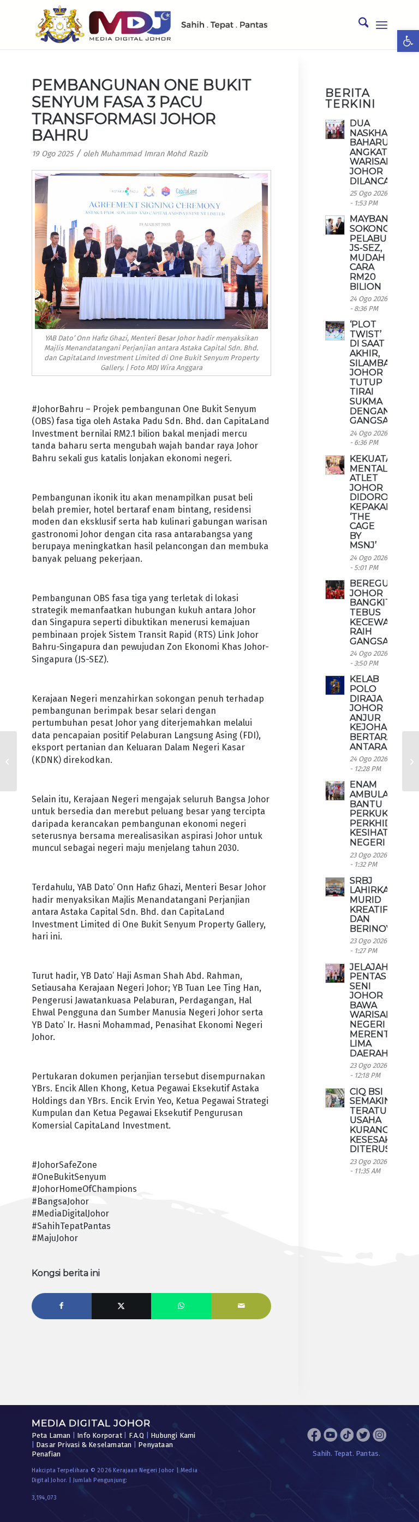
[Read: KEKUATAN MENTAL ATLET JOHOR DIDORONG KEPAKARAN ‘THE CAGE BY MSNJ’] (335, 465)
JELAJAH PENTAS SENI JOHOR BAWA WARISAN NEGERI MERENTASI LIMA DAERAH (376, 1010)
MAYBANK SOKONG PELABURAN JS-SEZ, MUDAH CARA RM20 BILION (378, 252)
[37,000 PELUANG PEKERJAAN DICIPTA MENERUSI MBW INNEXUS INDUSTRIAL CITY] (410, 761)
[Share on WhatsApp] (181, 1306)
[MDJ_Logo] (152, 24)
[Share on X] (122, 1306)
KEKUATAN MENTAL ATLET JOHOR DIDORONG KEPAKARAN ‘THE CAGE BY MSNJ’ (377, 502)
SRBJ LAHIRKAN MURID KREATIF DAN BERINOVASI (378, 904)
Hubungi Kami (173, 1435)
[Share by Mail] (241, 1306)
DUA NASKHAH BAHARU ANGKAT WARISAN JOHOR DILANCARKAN (382, 152)
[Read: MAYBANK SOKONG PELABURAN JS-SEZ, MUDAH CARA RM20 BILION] (335, 225)
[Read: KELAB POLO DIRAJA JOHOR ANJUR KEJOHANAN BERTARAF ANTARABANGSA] (335, 685)
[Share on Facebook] (62, 1306)
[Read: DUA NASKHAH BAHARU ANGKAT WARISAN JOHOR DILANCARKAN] (335, 129)
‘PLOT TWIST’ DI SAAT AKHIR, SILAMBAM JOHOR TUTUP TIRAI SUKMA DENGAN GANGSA (374, 372)
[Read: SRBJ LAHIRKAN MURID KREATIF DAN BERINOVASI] (335, 887)
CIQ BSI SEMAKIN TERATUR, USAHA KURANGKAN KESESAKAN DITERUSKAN (380, 1120)
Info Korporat (99, 1435)
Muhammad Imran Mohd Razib (154, 153)
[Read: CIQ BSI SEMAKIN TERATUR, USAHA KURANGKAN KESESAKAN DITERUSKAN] (335, 1098)
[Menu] (381, 24)
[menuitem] (358, 24)
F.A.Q (137, 1435)
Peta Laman (51, 1435)
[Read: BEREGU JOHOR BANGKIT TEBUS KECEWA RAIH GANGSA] (335, 590)
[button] (408, 41)
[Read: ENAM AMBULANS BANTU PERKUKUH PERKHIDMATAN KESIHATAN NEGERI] (335, 791)
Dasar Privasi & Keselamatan (83, 1445)
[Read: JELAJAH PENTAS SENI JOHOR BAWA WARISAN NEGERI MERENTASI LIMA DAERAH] (335, 973)
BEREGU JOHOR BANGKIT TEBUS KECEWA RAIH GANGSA (370, 612)
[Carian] (358, 24)
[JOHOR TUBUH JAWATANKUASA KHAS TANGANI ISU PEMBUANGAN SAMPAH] (8, 761)
